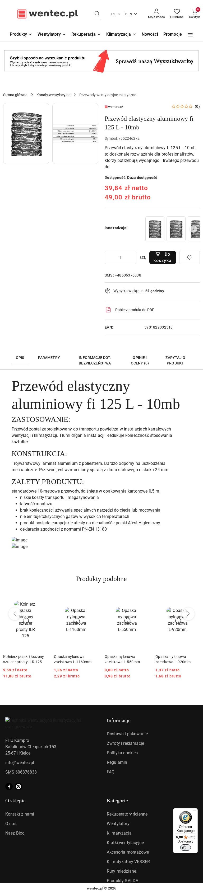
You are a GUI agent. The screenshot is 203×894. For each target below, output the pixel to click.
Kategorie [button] (117, 800)
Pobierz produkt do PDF (134, 310)
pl (113, 14)
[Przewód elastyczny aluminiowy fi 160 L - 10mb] (176, 229)
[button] (190, 35)
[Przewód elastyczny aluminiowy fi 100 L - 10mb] (155, 229)
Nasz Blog (15, 833)
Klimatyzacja (119, 833)
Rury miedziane (121, 871)
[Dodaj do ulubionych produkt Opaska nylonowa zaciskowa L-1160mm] (92, 597)
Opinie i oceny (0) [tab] (140, 360)
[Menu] (194, 811)
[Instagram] (18, 786)
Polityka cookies (122, 752)
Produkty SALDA (122, 880)
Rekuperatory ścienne (127, 814)
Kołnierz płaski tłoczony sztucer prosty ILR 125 (23, 659)
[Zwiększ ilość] (132, 257)
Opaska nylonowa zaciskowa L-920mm (173, 659)
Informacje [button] (119, 720)
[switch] (185, 847)
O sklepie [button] (15, 800)
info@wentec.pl (19, 762)
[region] (172, 228)
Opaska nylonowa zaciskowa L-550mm (122, 659)
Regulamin (117, 762)
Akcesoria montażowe (128, 852)
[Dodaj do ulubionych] (189, 257)
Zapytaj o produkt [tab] (175, 360)
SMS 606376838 (21, 772)
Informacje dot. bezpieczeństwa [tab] (95, 360)
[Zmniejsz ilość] (109, 257)
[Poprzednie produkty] (15, 613)
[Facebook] (9, 786)
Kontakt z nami (19, 814)
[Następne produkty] (188, 613)
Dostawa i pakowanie (127, 733)
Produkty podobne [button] (101, 579)
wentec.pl (95, 888)
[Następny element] (193, 229)
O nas (10, 823)
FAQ (110, 771)
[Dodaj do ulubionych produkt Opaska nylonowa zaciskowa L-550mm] (143, 597)
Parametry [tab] (49, 357)
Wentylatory (118, 823)
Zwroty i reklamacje (125, 743)
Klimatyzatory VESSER (128, 861)
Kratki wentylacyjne (125, 842)
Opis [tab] (20, 357)
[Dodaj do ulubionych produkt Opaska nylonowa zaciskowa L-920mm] (194, 597)
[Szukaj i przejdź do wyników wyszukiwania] (97, 14)
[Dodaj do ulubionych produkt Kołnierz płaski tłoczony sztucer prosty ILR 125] (41, 597)
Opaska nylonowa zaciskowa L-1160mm (72, 659)
